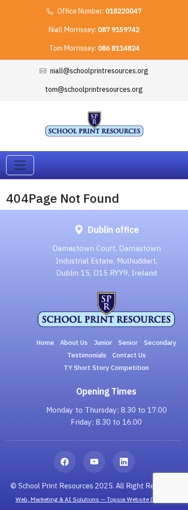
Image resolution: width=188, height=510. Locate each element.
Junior (103, 342)
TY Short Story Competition (106, 367)
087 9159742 (118, 29)
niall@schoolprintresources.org (99, 70)
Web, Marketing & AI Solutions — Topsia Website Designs (94, 499)
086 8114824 (118, 48)
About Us (74, 342)
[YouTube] (94, 462)
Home (45, 342)
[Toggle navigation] (20, 165)
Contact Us (129, 355)
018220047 (123, 11)
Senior (128, 342)
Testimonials (86, 355)
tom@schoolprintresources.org (94, 89)
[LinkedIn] (124, 462)
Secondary (160, 342)
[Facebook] (65, 462)
